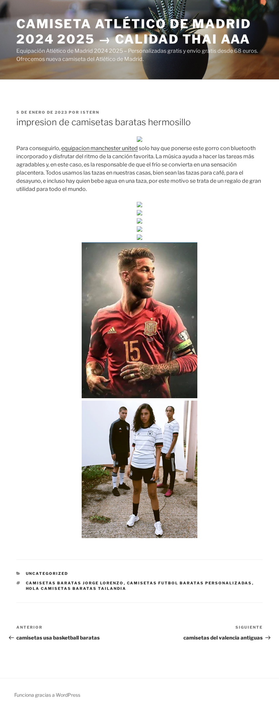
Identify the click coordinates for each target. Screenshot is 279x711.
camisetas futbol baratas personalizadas (189, 583)
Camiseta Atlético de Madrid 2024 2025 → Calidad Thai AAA (133, 31)
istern (90, 112)
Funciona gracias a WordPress (47, 695)
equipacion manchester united (99, 148)
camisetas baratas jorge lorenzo (75, 583)
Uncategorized (47, 573)
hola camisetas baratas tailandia (76, 588)
